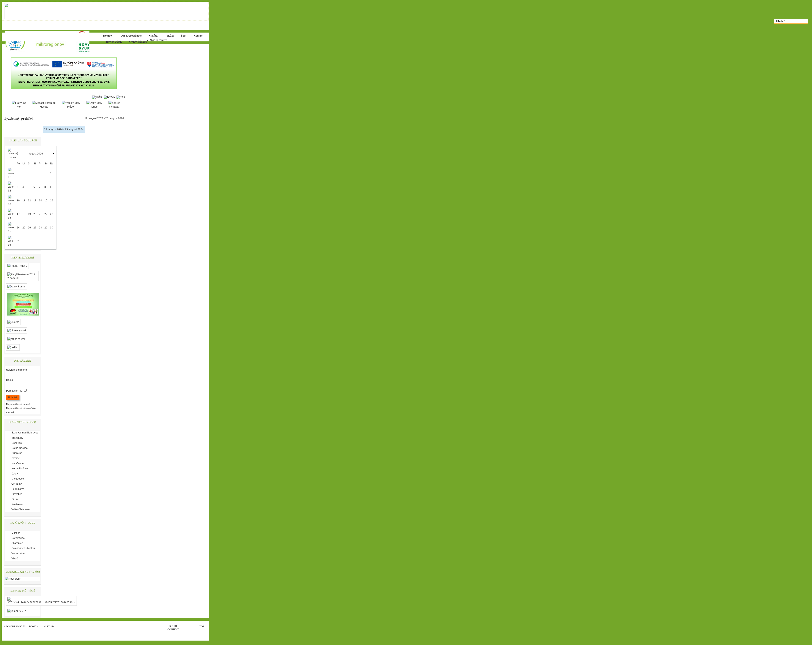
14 (40, 200)
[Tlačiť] (98, 96)
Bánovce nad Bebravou (24, 432)
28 (40, 227)
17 (18, 214)
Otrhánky (16, 483)
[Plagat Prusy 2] (17, 265)
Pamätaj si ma (14, 390)
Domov (33, 626)
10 (18, 200)
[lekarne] (13, 322)
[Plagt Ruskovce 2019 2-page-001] (22, 278)
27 (34, 227)
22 (45, 214)
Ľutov (14, 473)
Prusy (14, 499)
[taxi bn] (13, 347)
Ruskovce (17, 504)
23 (51, 214)
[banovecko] (52, 41)
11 (23, 200)
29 (45, 227)
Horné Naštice (19, 468)
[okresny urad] (16, 330)
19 (29, 214)
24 (18, 227)
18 (23, 214)
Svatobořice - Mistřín (23, 548)
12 (29, 200)
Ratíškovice (18, 538)
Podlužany (17, 489)
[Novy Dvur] (13, 578)
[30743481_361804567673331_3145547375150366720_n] (41, 602)
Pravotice (16, 494)
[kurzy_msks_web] (23, 318)
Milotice (15, 533)
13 (34, 200)
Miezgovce (17, 478)
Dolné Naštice (19, 448)
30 (51, 227)
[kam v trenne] (16, 286)
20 (34, 214)
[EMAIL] (110, 96)
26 (29, 227)
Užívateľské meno (16, 369)
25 (23, 227)
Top (201, 626)
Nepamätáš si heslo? (18, 404)
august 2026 (36, 153)
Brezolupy (17, 437)
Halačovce (17, 463)
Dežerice (16, 442)
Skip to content (158, 40)
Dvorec (15, 458)
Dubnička (16, 453)
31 (18, 241)
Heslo (9, 380)
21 (40, 214)
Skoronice (17, 543)
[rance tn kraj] (16, 339)
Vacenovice (18, 553)
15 (45, 200)
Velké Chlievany (20, 509)
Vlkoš (14, 558)
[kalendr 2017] (16, 610)
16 (51, 200)
